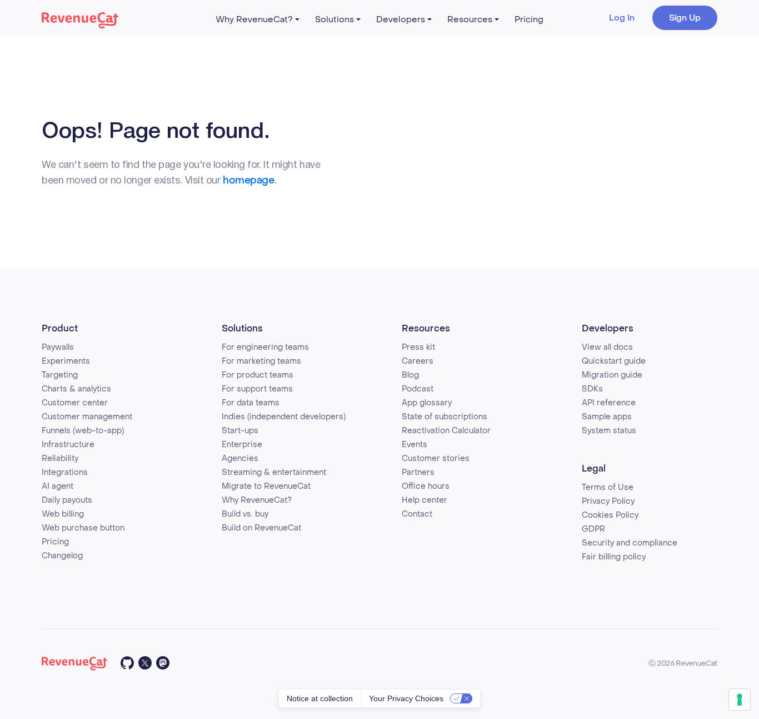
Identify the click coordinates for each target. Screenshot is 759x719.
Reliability (60, 458)
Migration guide (612, 375)
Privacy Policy (608, 501)
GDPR (593, 529)
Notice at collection (320, 698)
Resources (469, 19)
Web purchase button (83, 528)
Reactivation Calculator (446, 430)
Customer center (75, 403)
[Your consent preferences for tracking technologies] (739, 699)
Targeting (60, 375)
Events (414, 444)
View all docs (607, 347)
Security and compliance (629, 543)
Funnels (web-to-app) (83, 430)
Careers (417, 361)
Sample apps (607, 416)
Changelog (62, 556)
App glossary (427, 403)
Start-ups (240, 430)
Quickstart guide (614, 361)
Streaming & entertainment (274, 472)
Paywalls (58, 347)
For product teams (257, 375)
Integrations (65, 472)
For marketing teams (261, 361)
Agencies (240, 458)
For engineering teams (265, 347)
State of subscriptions (444, 416)
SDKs (592, 389)
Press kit (418, 347)
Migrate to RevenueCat (266, 486)
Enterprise (242, 444)
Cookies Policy (610, 515)
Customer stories (436, 458)
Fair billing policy (614, 557)
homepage (248, 180)
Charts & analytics (76, 389)
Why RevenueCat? (254, 19)
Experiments (66, 361)
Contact (417, 514)
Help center (424, 500)
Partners (418, 472)
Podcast (417, 389)
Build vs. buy (245, 514)
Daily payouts (67, 500)
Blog (410, 375)
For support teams (257, 389)
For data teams (250, 403)
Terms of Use (607, 487)
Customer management (87, 416)
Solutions (334, 19)
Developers (400, 19)
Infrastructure (68, 444)
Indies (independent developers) (284, 416)
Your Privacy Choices (406, 698)
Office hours (426, 486)
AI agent (57, 486)
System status (609, 430)
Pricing (529, 19)
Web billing (63, 514)
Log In (622, 17)
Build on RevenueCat (261, 528)
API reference (609, 403)
